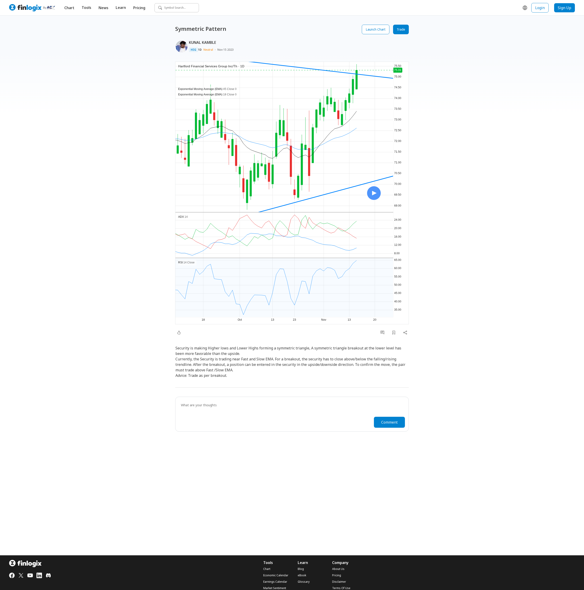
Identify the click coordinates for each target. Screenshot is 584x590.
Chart (69, 7)
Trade (401, 29)
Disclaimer (339, 582)
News (103, 7)
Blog (301, 569)
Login (540, 7)
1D (200, 50)
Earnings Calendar (275, 582)
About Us (338, 569)
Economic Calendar (275, 575)
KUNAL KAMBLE (202, 42)
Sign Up (564, 7)
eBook (302, 575)
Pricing (139, 7)
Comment (389, 422)
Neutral (208, 50)
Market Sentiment (274, 588)
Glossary (304, 582)
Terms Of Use (341, 588)
